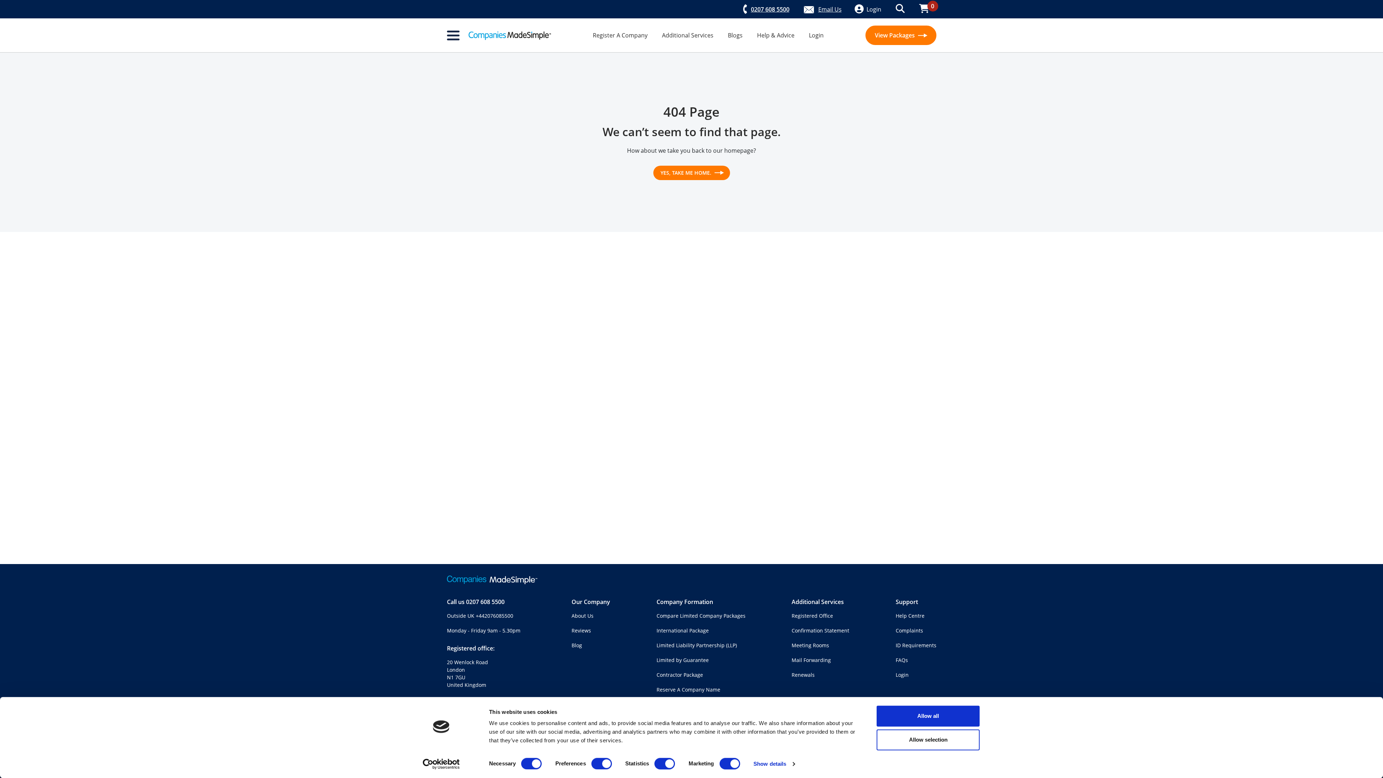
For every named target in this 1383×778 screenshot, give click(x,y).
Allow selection (928, 740)
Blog (577, 645)
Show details (769, 764)
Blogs (735, 35)
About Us (583, 615)
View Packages (895, 35)
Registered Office (812, 615)
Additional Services (687, 35)
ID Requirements (916, 645)
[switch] (601, 763)
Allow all (928, 716)
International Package (683, 630)
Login (816, 35)
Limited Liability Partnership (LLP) (697, 645)
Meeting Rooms (810, 645)
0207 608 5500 (485, 602)
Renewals (803, 674)
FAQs (902, 660)
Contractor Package (680, 674)
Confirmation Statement (820, 630)
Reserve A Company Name (688, 689)
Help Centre (910, 615)
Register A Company (620, 35)
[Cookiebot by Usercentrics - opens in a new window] (441, 764)
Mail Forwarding (811, 660)
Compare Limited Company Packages (701, 615)
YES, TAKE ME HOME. (687, 172)
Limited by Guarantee (683, 660)
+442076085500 (494, 615)
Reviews (581, 630)
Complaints (909, 630)
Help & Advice (776, 35)
